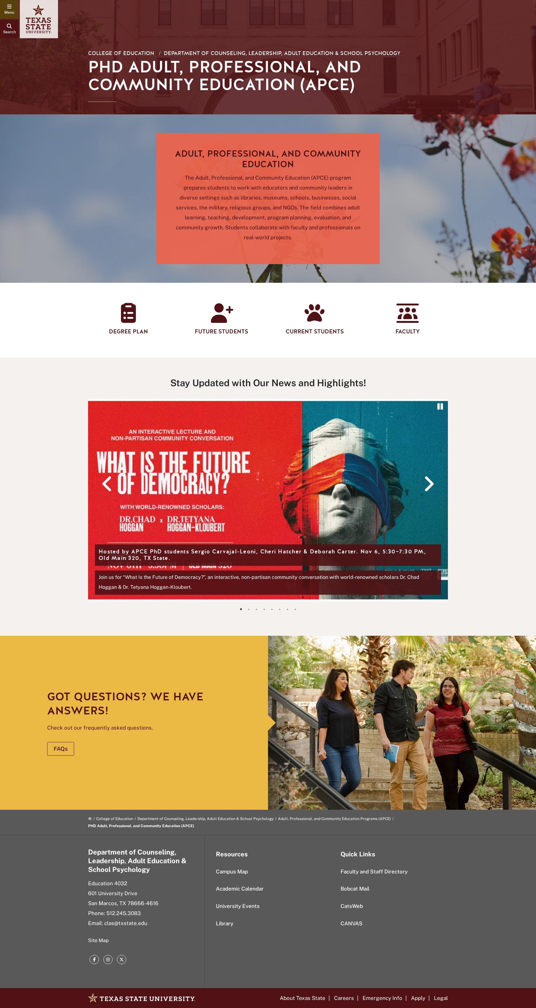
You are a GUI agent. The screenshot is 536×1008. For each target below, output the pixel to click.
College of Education (121, 53)
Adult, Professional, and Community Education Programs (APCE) (334, 819)
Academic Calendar (240, 889)
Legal (441, 998)
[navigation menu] (9, 9)
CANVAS (352, 923)
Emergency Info (382, 998)
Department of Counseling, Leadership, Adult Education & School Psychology (282, 53)
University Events (238, 906)
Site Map (98, 940)
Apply (418, 998)
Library (224, 923)
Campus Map (232, 871)
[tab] (241, 609)
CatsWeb (352, 906)
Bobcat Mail (355, 889)
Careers (344, 998)
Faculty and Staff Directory (374, 871)
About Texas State (302, 998)
